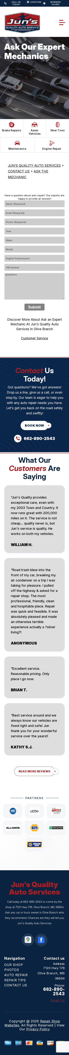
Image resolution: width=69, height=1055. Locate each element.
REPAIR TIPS (15, 980)
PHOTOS (11, 970)
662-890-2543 (32, 901)
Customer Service (34, 338)
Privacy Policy (38, 1029)
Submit (34, 307)
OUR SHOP (13, 965)
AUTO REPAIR (16, 975)
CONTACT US (19, 171)
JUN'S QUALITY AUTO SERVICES (34, 165)
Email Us (58, 1000)
